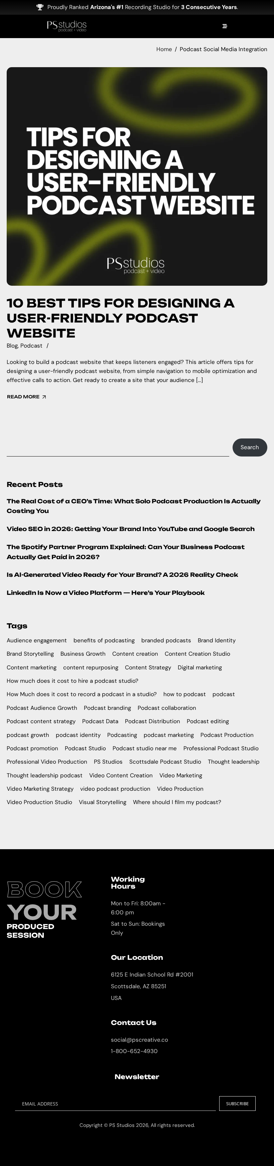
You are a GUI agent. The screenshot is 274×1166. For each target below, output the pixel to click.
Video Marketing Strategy (40, 788)
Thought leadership (234, 761)
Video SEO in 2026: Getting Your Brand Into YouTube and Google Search (131, 528)
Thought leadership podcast (45, 775)
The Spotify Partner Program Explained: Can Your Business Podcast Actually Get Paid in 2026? (126, 551)
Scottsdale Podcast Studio (165, 761)
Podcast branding (107, 707)
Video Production (180, 788)
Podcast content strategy (41, 721)
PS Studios (108, 761)
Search (250, 447)
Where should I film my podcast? (177, 802)
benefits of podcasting (104, 640)
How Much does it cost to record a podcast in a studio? (82, 694)
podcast (224, 694)
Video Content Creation (121, 775)
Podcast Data (100, 721)
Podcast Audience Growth (42, 707)
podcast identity (78, 735)
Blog (12, 345)
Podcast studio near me (145, 748)
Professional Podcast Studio (221, 748)
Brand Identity (217, 640)
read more (23, 396)
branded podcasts (166, 640)
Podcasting (122, 735)
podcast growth (28, 735)
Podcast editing (208, 721)
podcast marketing (169, 735)
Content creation (135, 653)
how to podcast (184, 694)
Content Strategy (148, 667)
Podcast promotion (32, 748)
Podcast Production (227, 735)
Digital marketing (200, 667)
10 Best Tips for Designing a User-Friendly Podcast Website (121, 318)
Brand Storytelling (30, 653)
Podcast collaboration (167, 707)
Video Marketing (180, 775)
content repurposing (90, 667)
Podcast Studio (85, 748)
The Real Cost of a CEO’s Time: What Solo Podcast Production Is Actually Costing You (134, 506)
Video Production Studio (39, 802)
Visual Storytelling (102, 802)
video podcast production (115, 788)
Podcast (31, 345)
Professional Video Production (47, 761)
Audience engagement (37, 640)
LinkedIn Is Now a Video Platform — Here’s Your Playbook (106, 592)
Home (164, 49)
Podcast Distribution (152, 721)
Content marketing (31, 667)
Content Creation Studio (197, 653)
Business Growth (83, 653)
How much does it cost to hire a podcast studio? (72, 680)
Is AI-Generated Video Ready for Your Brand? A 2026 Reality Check (122, 574)
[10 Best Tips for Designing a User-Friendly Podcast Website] (137, 176)
